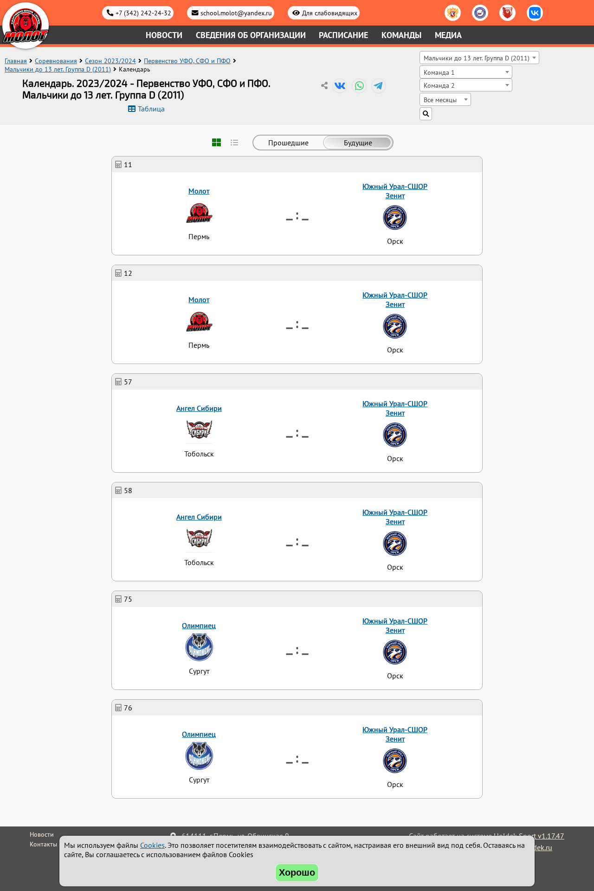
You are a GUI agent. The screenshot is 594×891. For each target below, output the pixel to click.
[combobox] (479, 57)
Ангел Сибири (199, 408)
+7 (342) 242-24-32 (143, 12)
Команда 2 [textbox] (439, 85)
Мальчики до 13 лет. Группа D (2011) (58, 69)
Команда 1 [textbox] (439, 72)
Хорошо (297, 872)
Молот (198, 190)
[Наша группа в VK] (535, 13)
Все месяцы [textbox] (440, 99)
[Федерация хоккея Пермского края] (507, 13)
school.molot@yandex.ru (236, 12)
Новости (164, 35)
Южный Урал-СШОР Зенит (394, 191)
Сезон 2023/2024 (110, 61)
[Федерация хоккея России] (453, 13)
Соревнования (56, 61)
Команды (401, 35)
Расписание (343, 35)
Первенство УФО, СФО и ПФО (187, 61)
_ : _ (297, 213)
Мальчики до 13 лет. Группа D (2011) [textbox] (476, 57)
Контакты (43, 844)
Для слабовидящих (329, 12)
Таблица (151, 108)
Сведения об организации (251, 35)
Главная (16, 61)
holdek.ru (537, 847)
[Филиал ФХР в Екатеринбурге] (480, 13)
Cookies (152, 845)
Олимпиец (199, 625)
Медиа (448, 35)
